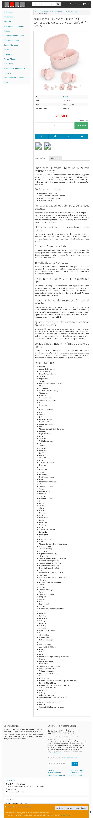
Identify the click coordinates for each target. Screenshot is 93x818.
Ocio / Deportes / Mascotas (14, 77)
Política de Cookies (65, 815)
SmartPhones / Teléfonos (14, 26)
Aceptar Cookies (81, 808)
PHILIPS (65, 97)
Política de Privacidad (54, 753)
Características (41, 158)
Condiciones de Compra (56, 775)
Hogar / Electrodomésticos (14, 68)
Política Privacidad (54, 773)
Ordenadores (9, 12)
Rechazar (69, 808)
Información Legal (76, 770)
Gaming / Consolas (11, 45)
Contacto (51, 770)
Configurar (59, 808)
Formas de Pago (76, 775)
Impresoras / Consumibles (14, 35)
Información (55, 158)
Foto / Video (8, 63)
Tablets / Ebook (10, 59)
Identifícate (76, 4)
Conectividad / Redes (12, 40)
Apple (6, 82)
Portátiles (7, 21)
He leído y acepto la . (63, 758)
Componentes (9, 17)
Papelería (7, 73)
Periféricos (8, 54)
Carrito (87, 4)
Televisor (7, 31)
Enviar (75, 764)
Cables (6, 49)
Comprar (81, 125)
